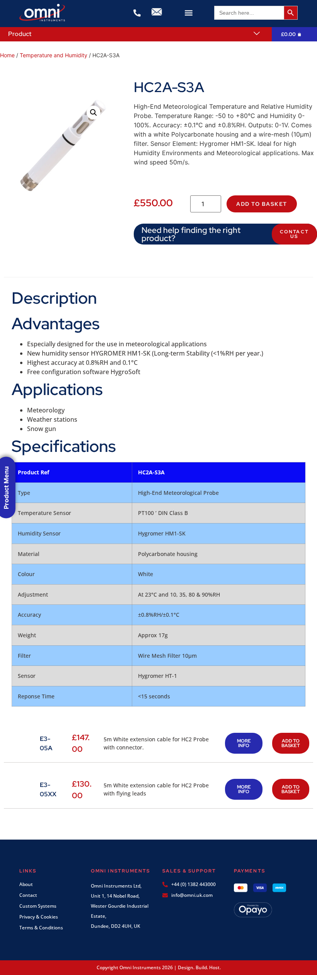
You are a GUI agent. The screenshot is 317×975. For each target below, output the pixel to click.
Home (7, 55)
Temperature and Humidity (53, 55)
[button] (188, 12)
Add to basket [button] (290, 743)
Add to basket (261, 203)
